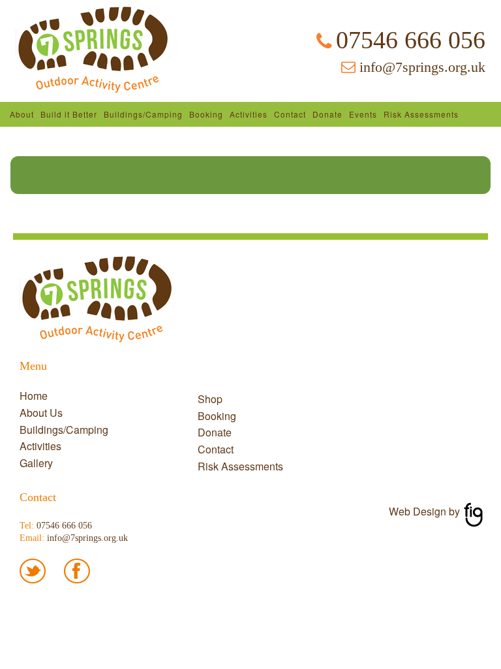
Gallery (36, 462)
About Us (41, 412)
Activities (248, 114)
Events (363, 114)
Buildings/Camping (143, 114)
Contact (290, 114)
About (22, 114)
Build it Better (68, 114)
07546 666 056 (410, 40)
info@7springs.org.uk (422, 67)
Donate (327, 114)
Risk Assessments (421, 114)
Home (34, 395)
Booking (206, 114)
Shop (210, 398)
